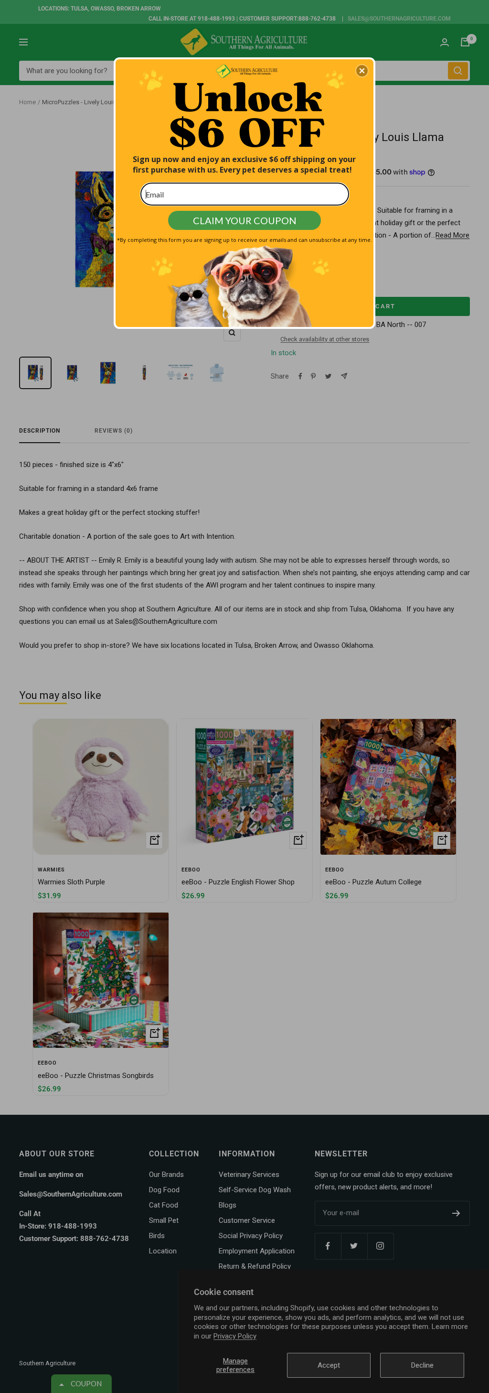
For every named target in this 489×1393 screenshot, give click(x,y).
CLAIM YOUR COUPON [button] (245, 220)
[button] (362, 70)
